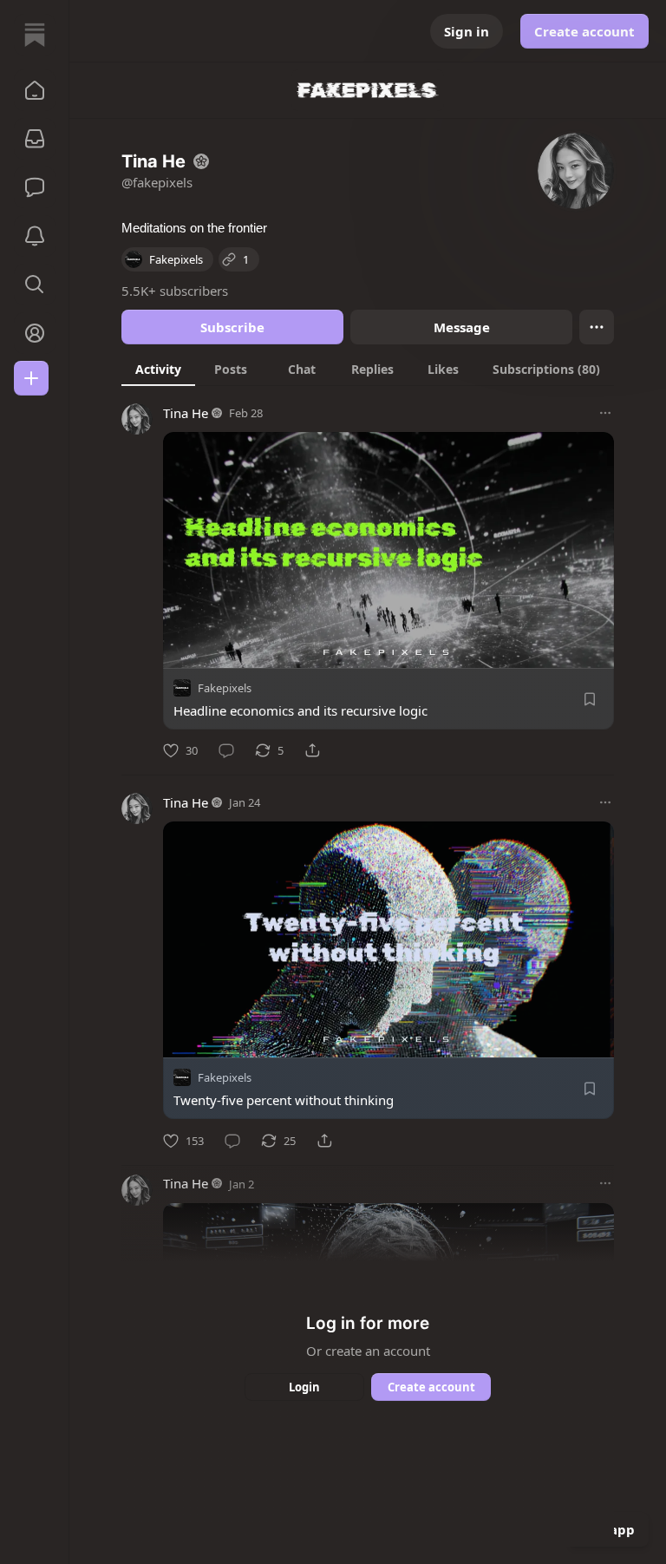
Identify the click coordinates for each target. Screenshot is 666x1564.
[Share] (312, 750)
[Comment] (226, 750)
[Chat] (35, 187)
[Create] (31, 378)
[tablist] (367, 368)
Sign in (466, 31)
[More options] (605, 413)
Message (462, 327)
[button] (35, 90)
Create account (584, 31)
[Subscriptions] (35, 139)
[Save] (590, 699)
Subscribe (232, 327)
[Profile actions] (596, 327)
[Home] (35, 35)
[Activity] (35, 236)
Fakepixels (224, 688)
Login (304, 1387)
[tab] (158, 368)
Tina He (185, 413)
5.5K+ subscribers (174, 290)
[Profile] (35, 333)
